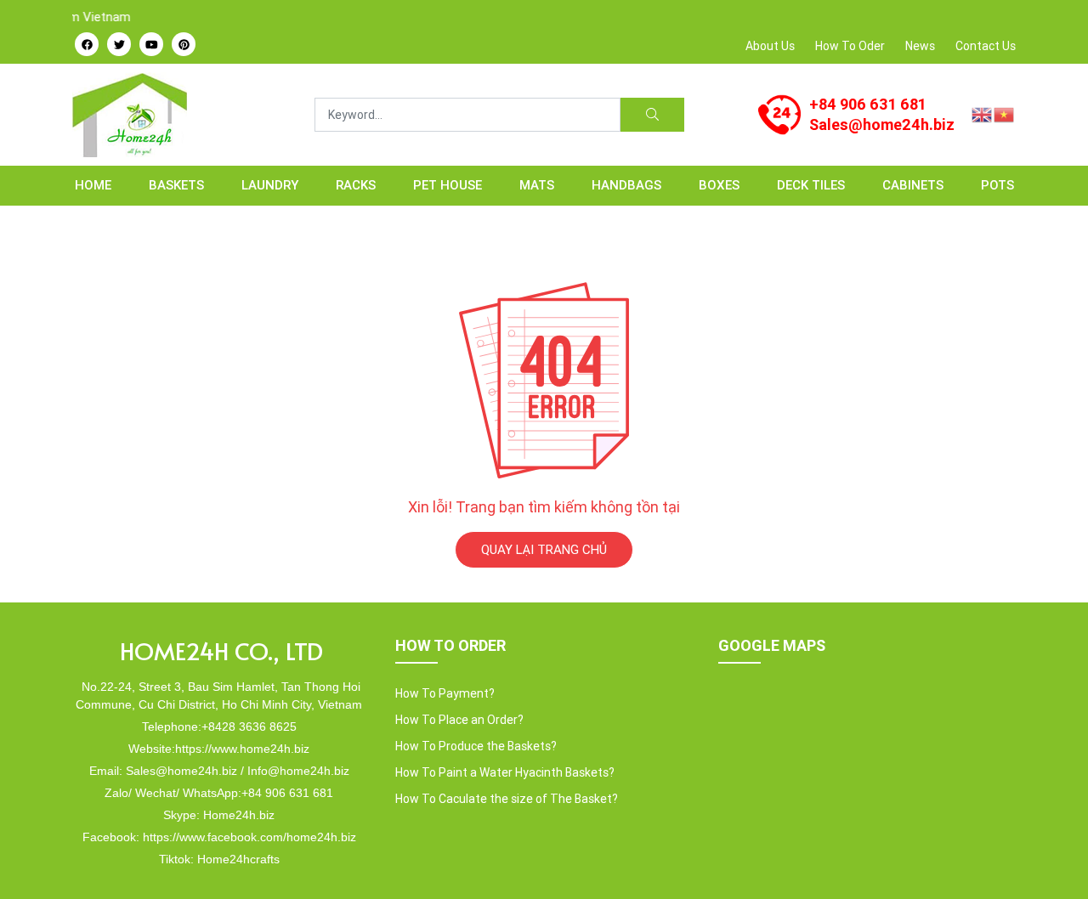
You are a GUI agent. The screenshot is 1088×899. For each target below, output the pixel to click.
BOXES (719, 185)
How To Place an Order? (459, 719)
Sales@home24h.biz (882, 124)
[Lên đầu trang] (1050, 857)
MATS (536, 185)
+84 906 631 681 (867, 104)
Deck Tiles (811, 185)
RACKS (356, 185)
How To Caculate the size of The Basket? (506, 798)
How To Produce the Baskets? (476, 746)
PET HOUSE (447, 185)
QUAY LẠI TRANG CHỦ (544, 549)
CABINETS (913, 185)
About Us (770, 46)
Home (93, 185)
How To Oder (850, 46)
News (920, 46)
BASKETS (176, 185)
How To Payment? (445, 693)
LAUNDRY (269, 185)
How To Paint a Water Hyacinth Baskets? (505, 772)
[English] (983, 113)
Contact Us (985, 46)
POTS (997, 185)
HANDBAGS (626, 185)
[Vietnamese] (1005, 113)
